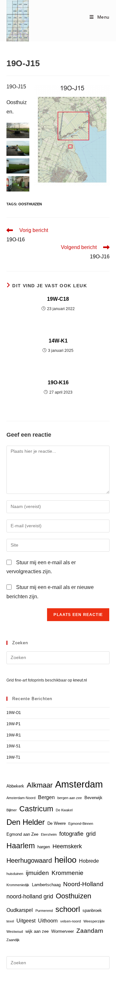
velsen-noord (70, 921)
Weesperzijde (94, 921)
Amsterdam (79, 784)
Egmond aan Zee (22, 834)
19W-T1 (13, 757)
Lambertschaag (46, 884)
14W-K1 (58, 340)
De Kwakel (64, 810)
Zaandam (89, 930)
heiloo (65, 860)
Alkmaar (40, 785)
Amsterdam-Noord (20, 798)
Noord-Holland (83, 884)
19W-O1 (13, 712)
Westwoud (14, 931)
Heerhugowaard (29, 860)
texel (10, 921)
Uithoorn (48, 920)
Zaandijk (13, 940)
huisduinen (14, 874)
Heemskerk (67, 846)
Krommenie (67, 872)
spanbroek (92, 910)
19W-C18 (58, 299)
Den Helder (25, 822)
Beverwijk (93, 797)
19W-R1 (13, 735)
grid (91, 834)
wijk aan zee (37, 931)
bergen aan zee (69, 798)
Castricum (36, 809)
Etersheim (49, 834)
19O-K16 (58, 382)
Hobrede (89, 861)
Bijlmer (11, 810)
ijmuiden (37, 872)
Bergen (46, 797)
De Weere (56, 823)
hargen (43, 846)
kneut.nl (80, 680)
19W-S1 (13, 746)
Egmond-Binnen (80, 823)
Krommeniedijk (17, 885)
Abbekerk (15, 786)
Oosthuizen (30, 204)
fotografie (71, 834)
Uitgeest (25, 920)
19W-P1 (13, 724)
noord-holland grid (29, 896)
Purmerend (44, 911)
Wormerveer (62, 931)
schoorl (67, 909)
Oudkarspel (19, 910)
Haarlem (20, 846)
